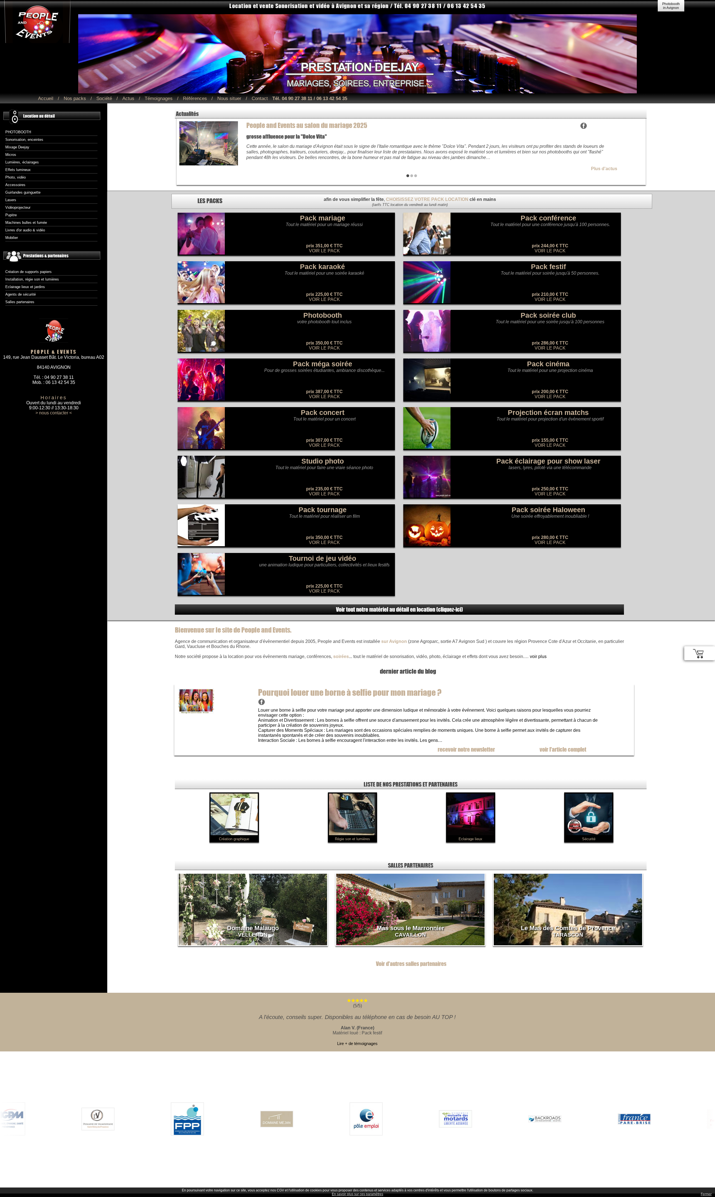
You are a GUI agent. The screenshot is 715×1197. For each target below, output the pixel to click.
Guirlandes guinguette (22, 192)
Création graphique (234, 839)
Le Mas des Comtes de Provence (568, 928)
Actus (128, 98)
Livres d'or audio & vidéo (25, 230)
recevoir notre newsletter (466, 749)
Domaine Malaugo (253, 928)
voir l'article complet (563, 749)
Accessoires (15, 185)
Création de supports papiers (28, 272)
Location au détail (39, 115)
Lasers (10, 200)
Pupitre (11, 215)
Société (104, 98)
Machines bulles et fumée (26, 222)
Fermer (706, 1194)
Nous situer (229, 98)
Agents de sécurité (20, 294)
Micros (10, 155)
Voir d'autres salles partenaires (411, 963)
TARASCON (568, 935)
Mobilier (11, 238)
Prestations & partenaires (45, 255)
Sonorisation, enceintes (24, 139)
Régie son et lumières (352, 839)
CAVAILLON (410, 935)
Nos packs (75, 98)
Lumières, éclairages (22, 162)
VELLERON (253, 935)
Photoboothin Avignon (671, 6)
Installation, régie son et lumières (32, 279)
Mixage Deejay (17, 147)
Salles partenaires (19, 302)
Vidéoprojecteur (17, 207)
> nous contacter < (53, 412)
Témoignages (159, 98)
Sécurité (588, 839)
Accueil (45, 98)
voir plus (538, 656)
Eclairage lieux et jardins (25, 287)
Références (195, 98)
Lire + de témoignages (357, 1043)
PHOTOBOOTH (18, 132)
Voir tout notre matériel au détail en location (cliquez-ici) (399, 609)
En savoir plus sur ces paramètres (357, 1194)
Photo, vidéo (15, 177)
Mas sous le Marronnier (410, 928)
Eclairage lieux (470, 839)
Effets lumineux (18, 170)
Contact (260, 98)
